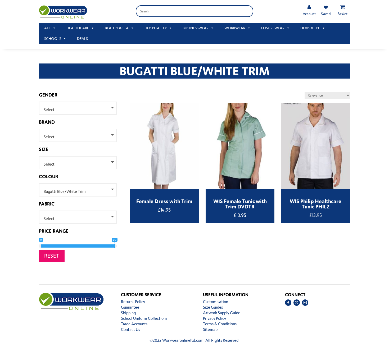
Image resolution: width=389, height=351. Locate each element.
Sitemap (210, 329)
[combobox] (78, 108)
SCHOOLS (52, 38)
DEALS (82, 38)
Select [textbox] (49, 109)
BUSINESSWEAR (196, 28)
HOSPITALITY (155, 28)
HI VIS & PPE (310, 28)
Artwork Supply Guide (221, 312)
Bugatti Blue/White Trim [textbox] (65, 191)
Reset (51, 255)
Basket (342, 13)
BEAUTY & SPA (117, 28)
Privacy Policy (214, 318)
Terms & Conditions (220, 323)
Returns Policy (133, 301)
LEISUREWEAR (272, 28)
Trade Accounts (134, 323)
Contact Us (130, 329)
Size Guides (213, 307)
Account (308, 13)
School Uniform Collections (144, 318)
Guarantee (130, 307)
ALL (47, 28)
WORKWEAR (234, 28)
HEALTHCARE (77, 28)
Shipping (128, 312)
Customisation (215, 301)
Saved (326, 13)
